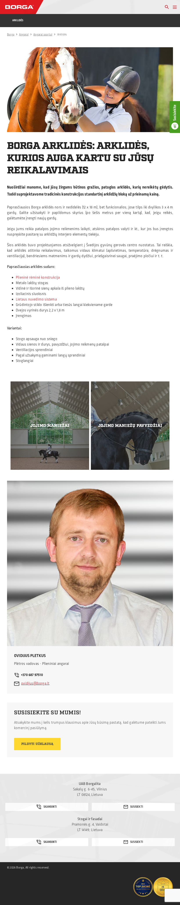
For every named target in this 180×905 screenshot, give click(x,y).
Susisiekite (174, 113)
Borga (10, 35)
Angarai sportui (42, 35)
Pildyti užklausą (37, 744)
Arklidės (17, 20)
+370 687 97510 (32, 675)
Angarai (23, 35)
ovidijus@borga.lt (35, 683)
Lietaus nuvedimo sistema (36, 299)
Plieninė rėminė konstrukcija (38, 277)
